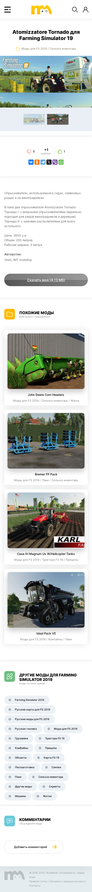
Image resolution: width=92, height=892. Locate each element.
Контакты (34, 885)
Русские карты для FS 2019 (32, 709)
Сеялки (56, 767)
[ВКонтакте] (31, 162)
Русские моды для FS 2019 (32, 719)
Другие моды (23, 786)
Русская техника (26, 728)
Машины (20, 796)
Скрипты (54, 786)
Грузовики (21, 738)
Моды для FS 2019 (34, 48)
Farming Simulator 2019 (29, 699)
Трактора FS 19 (55, 738)
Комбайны (21, 748)
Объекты (21, 757)
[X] (49, 162)
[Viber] (55, 162)
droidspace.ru (67, 872)
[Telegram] (43, 162)
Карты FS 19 (51, 757)
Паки (18, 776)
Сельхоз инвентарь (63, 48)
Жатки (47, 796)
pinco (44, 881)
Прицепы (51, 748)
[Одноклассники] (37, 162)
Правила (34, 881)
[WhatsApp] (61, 162)
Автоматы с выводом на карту (67, 881)
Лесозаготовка (24, 767)
